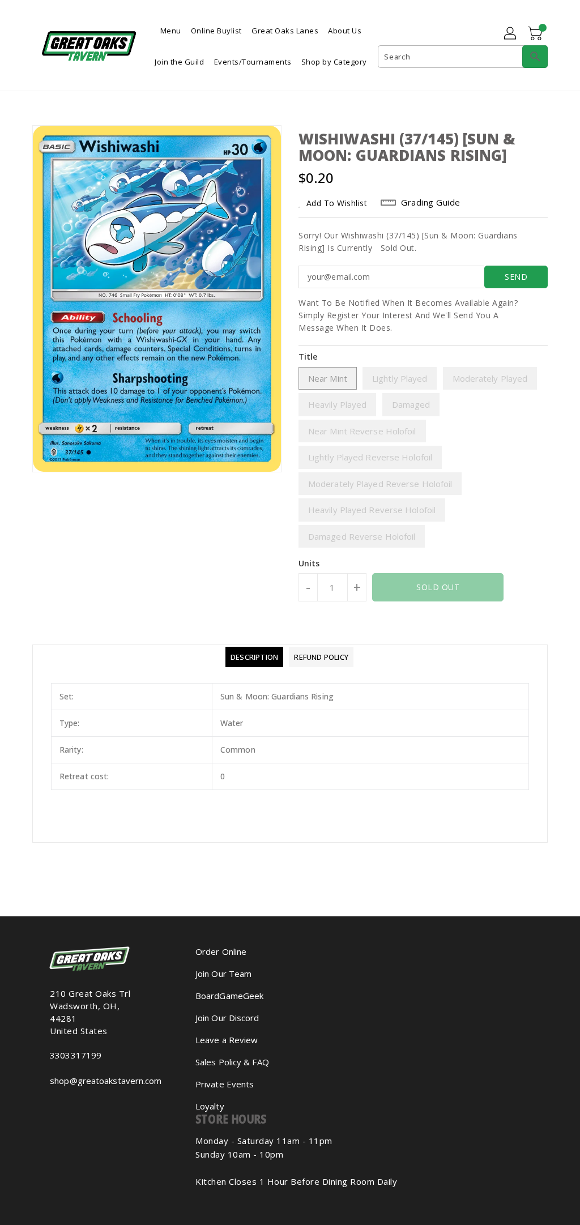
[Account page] (511, 34)
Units (309, 563)
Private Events (224, 1084)
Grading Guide (430, 202)
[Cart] (536, 34)
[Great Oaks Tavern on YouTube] (62, 1105)
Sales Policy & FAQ (232, 1062)
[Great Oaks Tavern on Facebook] (44, 1105)
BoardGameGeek (229, 995)
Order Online (220, 951)
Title (308, 356)
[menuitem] (171, 29)
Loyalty (209, 1106)
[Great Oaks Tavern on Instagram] (53, 1105)
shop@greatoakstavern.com (98, 1080)
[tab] (254, 657)
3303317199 (75, 1055)
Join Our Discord (227, 1017)
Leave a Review (226, 1039)
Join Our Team (223, 973)
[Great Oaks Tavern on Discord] (71, 1105)
